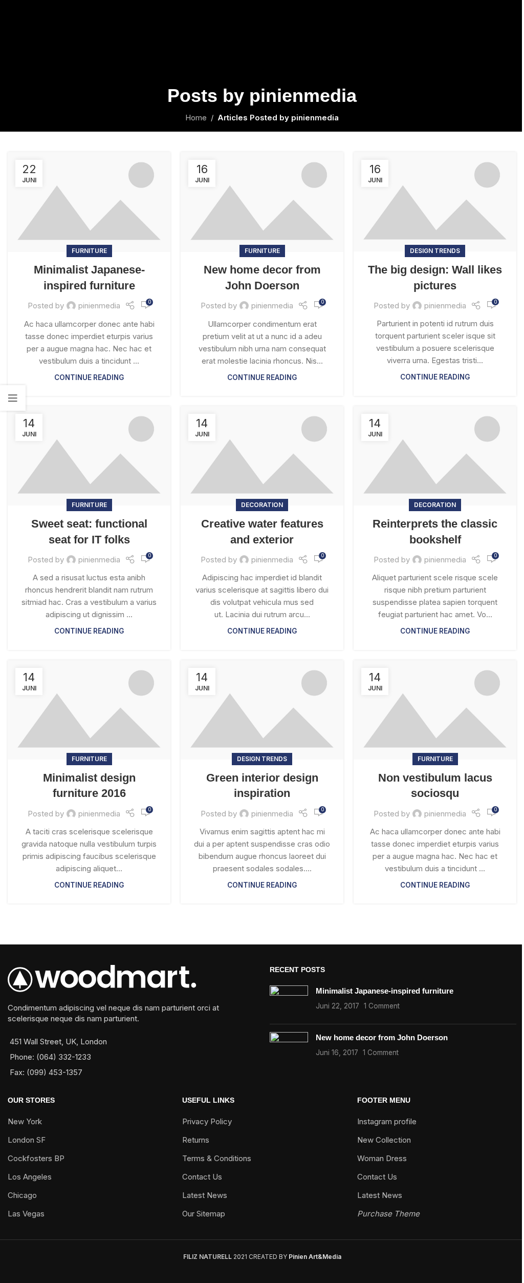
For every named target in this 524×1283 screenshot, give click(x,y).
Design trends (435, 251)
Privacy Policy (207, 1121)
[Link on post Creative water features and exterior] (262, 456)
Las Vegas (26, 1213)
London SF (27, 1140)
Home (196, 117)
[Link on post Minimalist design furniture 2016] (89, 710)
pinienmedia (303, 95)
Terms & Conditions (216, 1158)
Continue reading (89, 377)
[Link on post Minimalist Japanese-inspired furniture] (89, 201)
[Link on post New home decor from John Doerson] (262, 201)
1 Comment (382, 1006)
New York (25, 1121)
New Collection (384, 1140)
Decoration (262, 505)
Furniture (89, 251)
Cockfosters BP (36, 1158)
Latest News (204, 1195)
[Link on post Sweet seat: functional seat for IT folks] (89, 456)
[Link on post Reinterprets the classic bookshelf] (435, 456)
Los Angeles (30, 1177)
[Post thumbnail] (289, 1000)
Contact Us (202, 1177)
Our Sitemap (203, 1213)
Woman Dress (382, 1158)
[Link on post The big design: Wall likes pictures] (435, 201)
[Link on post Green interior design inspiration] (262, 710)
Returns (195, 1140)
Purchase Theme (388, 1213)
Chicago (22, 1195)
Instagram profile (387, 1121)
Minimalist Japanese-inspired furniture (384, 990)
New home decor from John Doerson (382, 1037)
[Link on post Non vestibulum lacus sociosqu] (435, 710)
